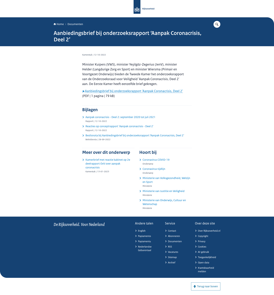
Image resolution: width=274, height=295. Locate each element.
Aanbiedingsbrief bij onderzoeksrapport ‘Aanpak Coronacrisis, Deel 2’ (134, 91)
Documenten (75, 24)
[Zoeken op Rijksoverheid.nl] (216, 24)
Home (60, 24)
